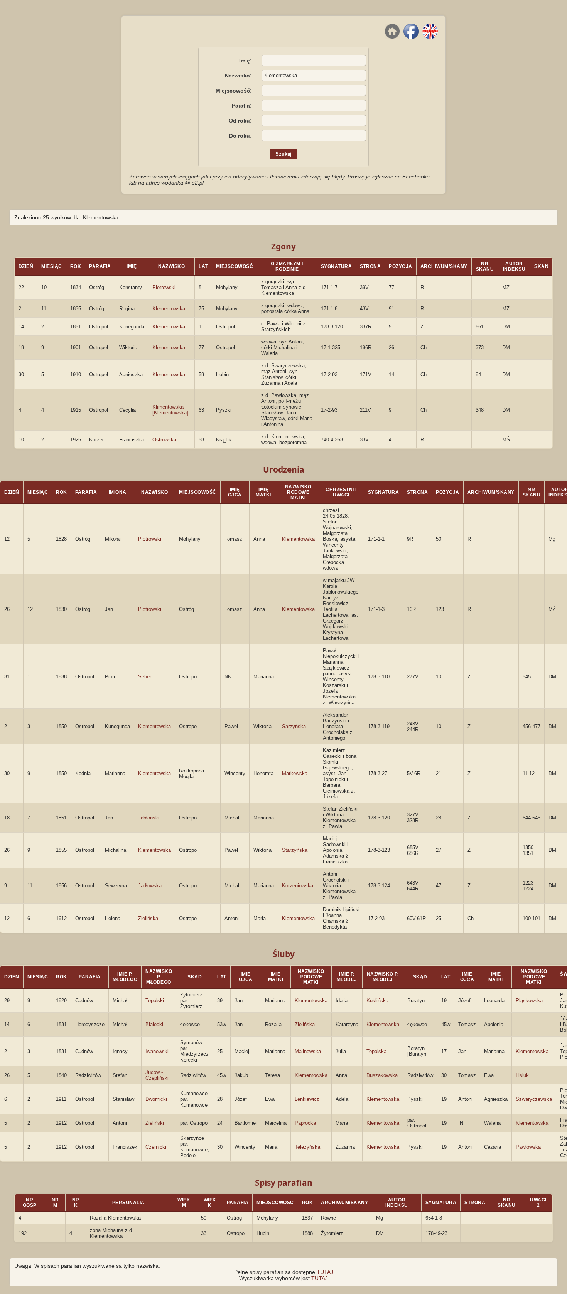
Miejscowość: (234, 91)
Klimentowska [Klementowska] (170, 410)
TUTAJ (325, 1272)
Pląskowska (529, 1000)
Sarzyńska (294, 726)
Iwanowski (157, 1051)
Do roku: (240, 136)
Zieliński (154, 1123)
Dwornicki (156, 1099)
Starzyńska (294, 850)
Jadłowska (150, 885)
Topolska (376, 1051)
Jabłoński (148, 818)
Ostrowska (164, 440)
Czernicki (155, 1147)
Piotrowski (164, 287)
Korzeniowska (297, 885)
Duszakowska (382, 1075)
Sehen (145, 677)
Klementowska (168, 308)
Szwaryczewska (534, 1099)
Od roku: (240, 121)
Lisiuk (522, 1075)
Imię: (245, 60)
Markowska (294, 773)
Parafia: (242, 106)
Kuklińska (377, 1000)
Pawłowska (528, 1147)
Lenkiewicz (307, 1099)
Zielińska (148, 918)
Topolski (154, 1000)
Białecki (154, 1024)
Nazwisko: (238, 75)
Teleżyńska (307, 1147)
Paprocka (305, 1123)
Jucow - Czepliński (157, 1075)
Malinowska (308, 1051)
